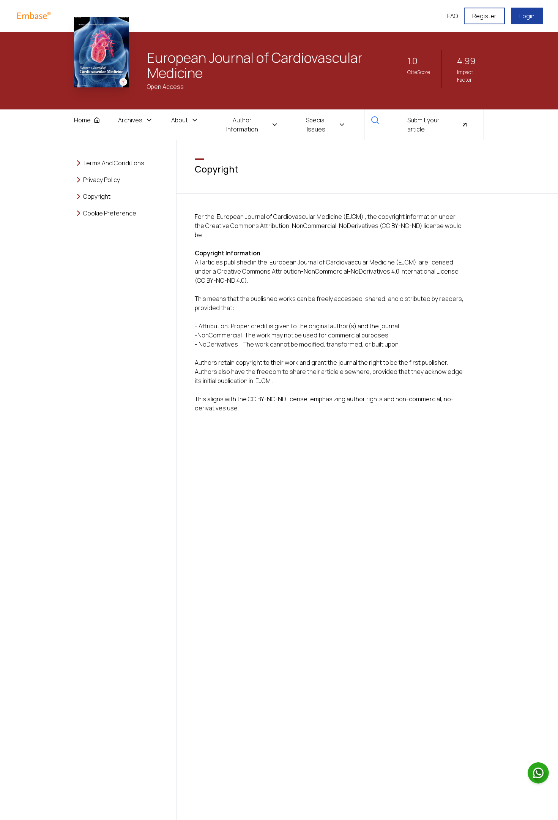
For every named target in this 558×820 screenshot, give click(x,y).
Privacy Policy (101, 180)
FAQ (452, 16)
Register (484, 16)
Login (526, 16)
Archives (130, 120)
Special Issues (316, 124)
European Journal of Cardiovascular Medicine (255, 65)
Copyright (96, 196)
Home (82, 120)
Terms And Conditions (113, 163)
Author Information (242, 124)
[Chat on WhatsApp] (538, 773)
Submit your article (423, 124)
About (179, 120)
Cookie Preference (109, 213)
